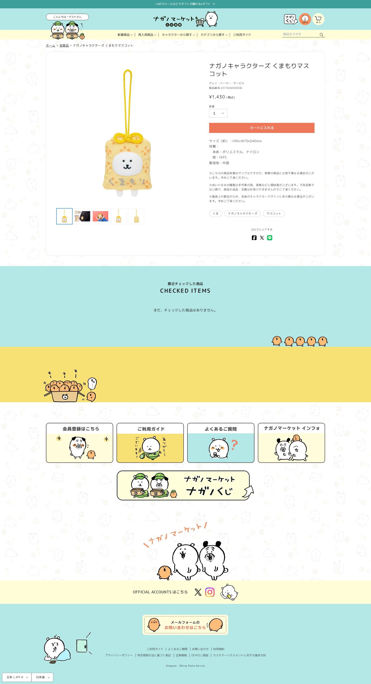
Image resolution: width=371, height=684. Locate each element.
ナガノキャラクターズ (242, 213)
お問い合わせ (200, 649)
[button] (124, 35)
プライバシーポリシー (119, 655)
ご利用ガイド (155, 649)
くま (216, 213)
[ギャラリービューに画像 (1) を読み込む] (64, 216)
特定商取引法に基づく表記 (154, 655)
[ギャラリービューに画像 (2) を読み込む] (82, 216)
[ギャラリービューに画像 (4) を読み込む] (118, 216)
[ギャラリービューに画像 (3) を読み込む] (100, 216)
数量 (211, 106)
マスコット (274, 213)
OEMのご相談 (199, 655)
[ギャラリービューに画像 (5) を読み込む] (136, 216)
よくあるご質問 (177, 649)
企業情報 (181, 655)
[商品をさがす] (321, 34)
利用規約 (218, 649)
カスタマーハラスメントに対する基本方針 (239, 655)
